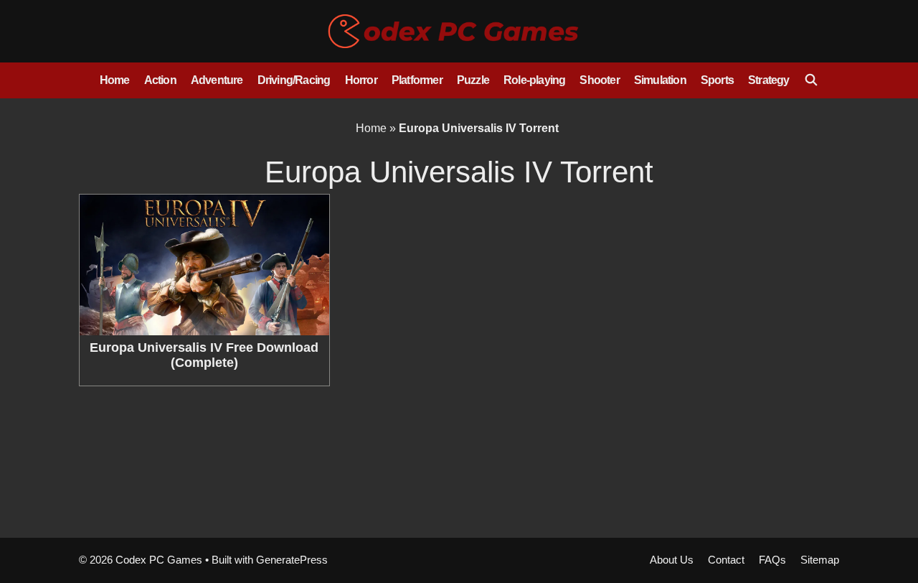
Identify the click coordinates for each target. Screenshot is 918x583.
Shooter (599, 80)
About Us (672, 560)
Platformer (417, 80)
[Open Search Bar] (811, 80)
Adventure (217, 80)
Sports (717, 80)
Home (115, 80)
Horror (361, 80)
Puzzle (473, 80)
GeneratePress (292, 560)
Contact (726, 560)
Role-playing (534, 80)
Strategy (769, 80)
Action (160, 80)
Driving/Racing (294, 80)
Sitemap (819, 560)
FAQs (772, 560)
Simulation (660, 80)
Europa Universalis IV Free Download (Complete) (204, 355)
